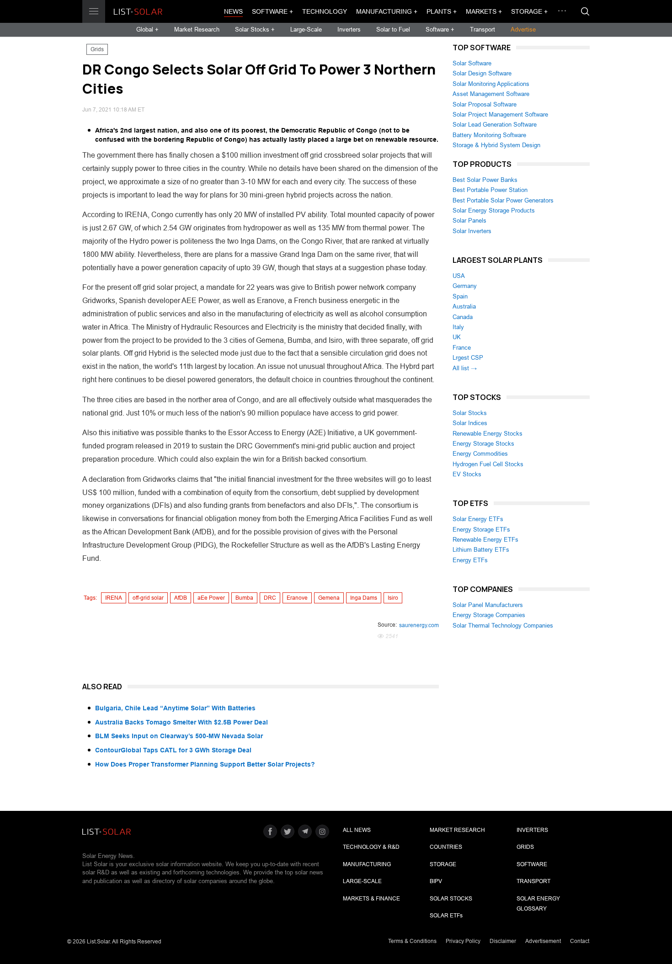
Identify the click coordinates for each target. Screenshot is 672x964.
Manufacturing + (386, 11)
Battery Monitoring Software (489, 135)
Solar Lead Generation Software (495, 124)
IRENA (113, 598)
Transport (482, 29)
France (462, 347)
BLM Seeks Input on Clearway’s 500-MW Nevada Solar (179, 736)
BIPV (436, 881)
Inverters (349, 29)
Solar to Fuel (393, 29)
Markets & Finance (371, 898)
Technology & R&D (371, 847)
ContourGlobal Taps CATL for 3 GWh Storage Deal (173, 750)
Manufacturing (367, 864)
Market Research (196, 29)
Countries (446, 847)
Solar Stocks (470, 413)
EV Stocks (467, 474)
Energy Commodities (480, 453)
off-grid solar (148, 598)
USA (459, 275)
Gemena (329, 598)
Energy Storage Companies (489, 615)
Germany (465, 285)
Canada (463, 317)
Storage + (529, 11)
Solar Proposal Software (485, 104)
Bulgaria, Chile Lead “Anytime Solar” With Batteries (175, 708)
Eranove (297, 598)
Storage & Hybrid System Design (496, 145)
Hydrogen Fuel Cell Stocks (488, 464)
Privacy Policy (463, 941)
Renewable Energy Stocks (488, 433)
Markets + (484, 11)
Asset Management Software (491, 94)
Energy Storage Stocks (483, 443)
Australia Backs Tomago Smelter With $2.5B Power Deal (181, 722)
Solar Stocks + (255, 29)
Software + (272, 11)
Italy (458, 327)
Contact (579, 941)
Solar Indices (470, 423)
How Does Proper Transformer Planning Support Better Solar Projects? (205, 764)
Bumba (244, 598)
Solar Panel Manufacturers (488, 605)
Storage (443, 864)
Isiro (393, 598)
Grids (97, 49)
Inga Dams (363, 598)
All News (357, 830)
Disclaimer (503, 941)
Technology (324, 11)
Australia (464, 306)
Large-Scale (306, 29)
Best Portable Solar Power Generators (503, 200)
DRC (270, 598)
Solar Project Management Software (500, 114)
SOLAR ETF (446, 915)
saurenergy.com (419, 625)
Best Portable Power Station (490, 189)
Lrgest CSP (468, 357)
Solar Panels (469, 220)
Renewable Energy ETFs (485, 539)
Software (532, 864)
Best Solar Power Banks (485, 179)
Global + (147, 29)
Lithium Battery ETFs (481, 549)
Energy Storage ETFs (481, 529)
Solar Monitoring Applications (491, 83)
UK (457, 337)
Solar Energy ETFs (478, 519)
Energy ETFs (470, 560)
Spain (460, 296)
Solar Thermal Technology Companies (503, 625)
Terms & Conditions (412, 941)
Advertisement (543, 941)
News (233, 11)
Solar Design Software (482, 73)
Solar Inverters (472, 231)
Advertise (523, 29)
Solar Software (472, 63)
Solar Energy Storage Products (494, 210)
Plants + (442, 11)
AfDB (180, 598)
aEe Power (211, 598)
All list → (465, 368)
